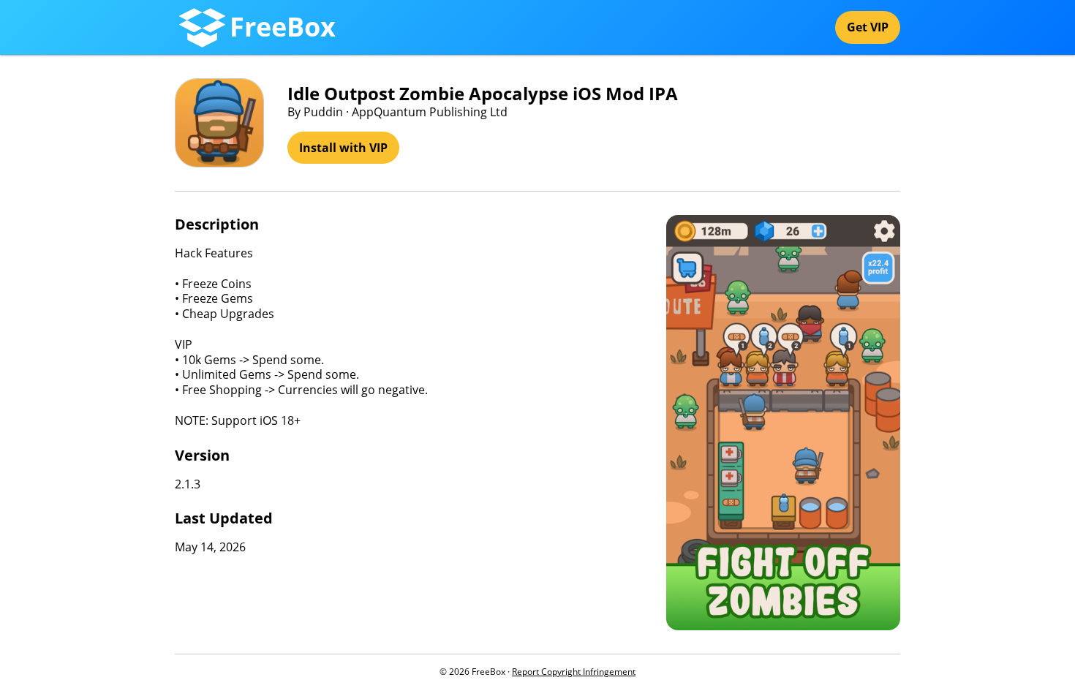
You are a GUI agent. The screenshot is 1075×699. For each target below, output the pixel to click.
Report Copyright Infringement (573, 671)
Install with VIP (343, 148)
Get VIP (868, 27)
